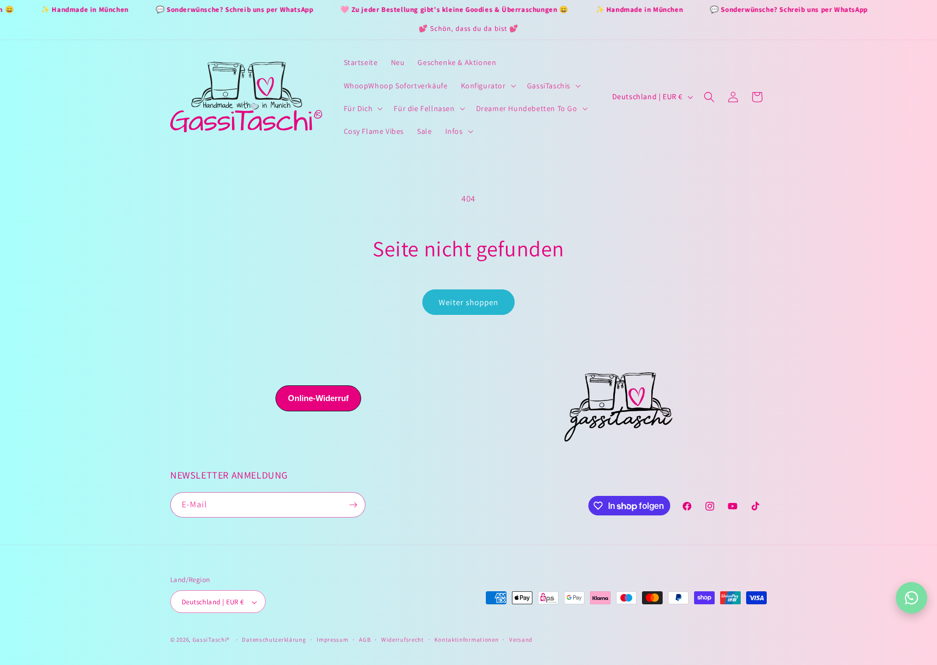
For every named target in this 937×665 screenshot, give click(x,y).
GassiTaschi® (211, 640)
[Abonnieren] (353, 505)
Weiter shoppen (468, 302)
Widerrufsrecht (402, 639)
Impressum (332, 639)
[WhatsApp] (911, 598)
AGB (364, 639)
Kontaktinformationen (466, 639)
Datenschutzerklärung (274, 639)
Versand (520, 639)
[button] (487, 85)
